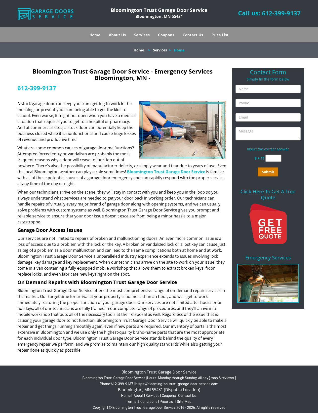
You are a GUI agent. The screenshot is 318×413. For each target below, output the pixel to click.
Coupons (166, 34)
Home (94, 34)
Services (142, 34)
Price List (220, 34)
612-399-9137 (281, 13)
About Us (117, 34)
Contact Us (193, 34)
